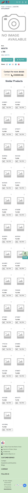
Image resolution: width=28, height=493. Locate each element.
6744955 (17, 344)
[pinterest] (19, 64)
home (3, 7)
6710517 (17, 129)
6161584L (5, 424)
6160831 (4, 102)
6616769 (4, 210)
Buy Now (8, 107)
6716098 (17, 210)
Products (9, 7)
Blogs (3, 465)
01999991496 (18, 75)
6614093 (4, 263)
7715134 (4, 344)
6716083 (4, 290)
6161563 (17, 102)
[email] (13, 64)
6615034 (17, 236)
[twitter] (10, 64)
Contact (3, 461)
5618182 (4, 156)
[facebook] (7, 64)
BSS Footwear (7, 485)
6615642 (4, 183)
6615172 (17, 183)
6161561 (4, 129)
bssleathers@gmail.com (9, 454)
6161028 (4, 398)
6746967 (17, 371)
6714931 (4, 317)
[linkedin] (16, 64)
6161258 (4, 371)
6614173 (17, 398)
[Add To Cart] (3, 107)
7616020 (17, 290)
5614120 (17, 156)
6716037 (17, 263)
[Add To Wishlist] (25, 13)
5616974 (4, 236)
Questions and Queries (8, 463)
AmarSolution (7, 489)
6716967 (17, 317)
